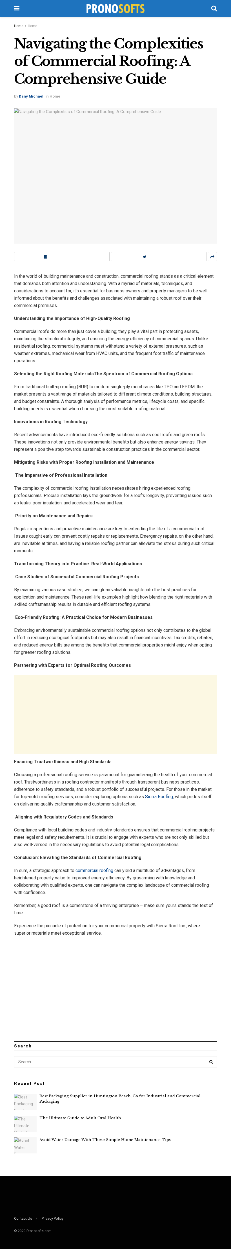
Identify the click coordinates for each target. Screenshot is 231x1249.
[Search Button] (211, 1061)
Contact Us (23, 1218)
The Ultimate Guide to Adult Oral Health (80, 1118)
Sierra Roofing (159, 796)
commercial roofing (94, 870)
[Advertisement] (115, 714)
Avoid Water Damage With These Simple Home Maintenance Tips (105, 1139)
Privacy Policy (52, 1218)
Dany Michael (31, 96)
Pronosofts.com (39, 1231)
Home (18, 26)
